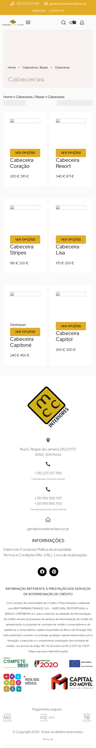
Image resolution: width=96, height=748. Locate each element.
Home (12, 67)
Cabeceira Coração (21, 163)
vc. (52, 739)
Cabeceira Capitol (67, 336)
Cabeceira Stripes (21, 249)
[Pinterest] (53, 571)
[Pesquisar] (63, 22)
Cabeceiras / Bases (35, 67)
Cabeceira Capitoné (21, 342)
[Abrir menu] (28, 22)
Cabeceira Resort (67, 163)
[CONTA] (82, 22)
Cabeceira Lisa (67, 249)
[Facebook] (42, 571)
